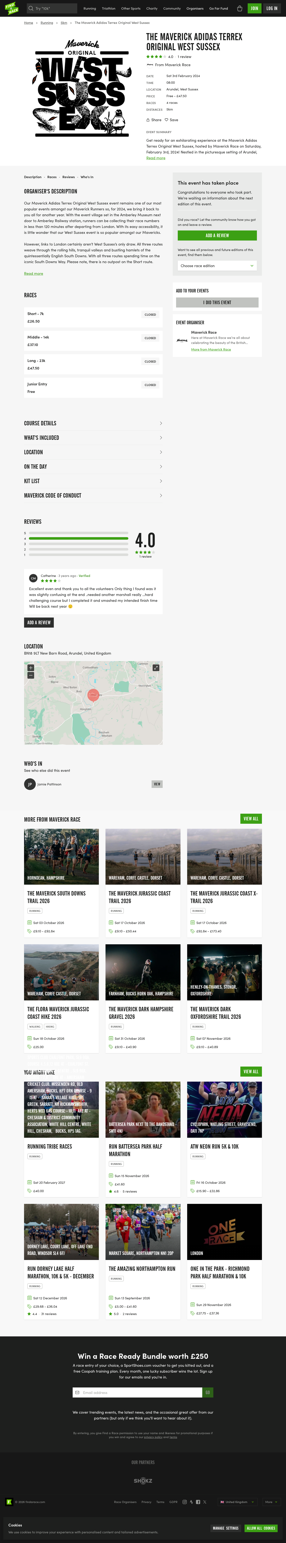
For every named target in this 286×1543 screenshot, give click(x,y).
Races (52, 176)
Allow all (261, 1528)
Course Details (40, 423)
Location (33, 452)
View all (251, 819)
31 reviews (49, 1313)
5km (64, 22)
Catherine (48, 575)
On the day (35, 466)
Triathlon (108, 8)
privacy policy (153, 1437)
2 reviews (130, 1313)
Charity (151, 8)
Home (28, 22)
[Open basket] (239, 8)
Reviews (68, 176)
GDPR (173, 1502)
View (157, 784)
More (268, 1502)
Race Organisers (125, 1502)
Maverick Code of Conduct (52, 495)
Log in (272, 8)
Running (90, 8)
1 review (184, 56)
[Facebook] (199, 1502)
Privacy (146, 1502)
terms (173, 1437)
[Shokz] (143, 1481)
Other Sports (130, 8)
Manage (226, 1528)
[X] (206, 1502)
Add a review (38, 622)
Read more (155, 157)
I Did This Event (217, 302)
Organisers (195, 8)
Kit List (32, 481)
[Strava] (192, 1502)
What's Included (41, 437)
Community (172, 8)
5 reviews (130, 1191)
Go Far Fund (218, 8)
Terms (160, 1502)
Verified (83, 575)
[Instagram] (186, 1502)
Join (254, 8)
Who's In (87, 176)
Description (32, 176)
